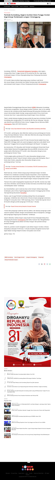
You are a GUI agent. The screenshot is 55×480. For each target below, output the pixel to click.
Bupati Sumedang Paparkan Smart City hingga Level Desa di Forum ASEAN (28, 422)
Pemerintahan (7, 12)
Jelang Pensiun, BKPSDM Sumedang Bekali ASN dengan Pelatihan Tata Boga (24, 378)
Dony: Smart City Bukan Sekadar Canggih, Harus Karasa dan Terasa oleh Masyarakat (31, 410)
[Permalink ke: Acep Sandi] (5, 19)
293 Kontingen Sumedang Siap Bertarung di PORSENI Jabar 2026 (26, 416)
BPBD (34, 107)
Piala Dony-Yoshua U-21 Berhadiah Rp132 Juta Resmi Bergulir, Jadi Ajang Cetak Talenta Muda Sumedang (31, 405)
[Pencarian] (50, 3)
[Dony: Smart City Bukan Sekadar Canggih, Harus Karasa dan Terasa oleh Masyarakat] (7, 411)
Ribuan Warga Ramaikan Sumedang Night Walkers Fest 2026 (20, 374)
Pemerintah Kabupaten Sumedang (27, 71)
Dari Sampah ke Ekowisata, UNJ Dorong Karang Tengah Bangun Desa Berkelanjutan (31, 434)
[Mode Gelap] (48, 3)
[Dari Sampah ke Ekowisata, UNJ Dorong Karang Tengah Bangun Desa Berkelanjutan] (7, 435)
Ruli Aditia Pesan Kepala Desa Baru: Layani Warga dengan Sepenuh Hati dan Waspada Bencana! (31, 429)
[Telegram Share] (47, 264)
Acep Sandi (9, 19)
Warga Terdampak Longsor (11, 259)
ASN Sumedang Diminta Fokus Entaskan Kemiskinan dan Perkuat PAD (22, 395)
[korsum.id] (11, 3)
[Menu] (5, 3)
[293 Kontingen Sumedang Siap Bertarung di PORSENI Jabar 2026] (7, 417)
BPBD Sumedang (9, 257)
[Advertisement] (27, 59)
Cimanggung (8, 77)
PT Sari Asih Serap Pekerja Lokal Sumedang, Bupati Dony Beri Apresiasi (23, 382)
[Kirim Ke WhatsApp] (50, 264)
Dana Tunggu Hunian (19, 257)
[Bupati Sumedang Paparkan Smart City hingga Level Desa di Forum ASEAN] (7, 423)
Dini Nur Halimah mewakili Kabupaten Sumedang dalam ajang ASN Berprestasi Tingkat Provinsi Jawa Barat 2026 (28, 391)
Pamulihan (23, 193)
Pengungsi (40, 257)
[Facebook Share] (39, 264)
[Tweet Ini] (42, 264)
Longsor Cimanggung (31, 257)
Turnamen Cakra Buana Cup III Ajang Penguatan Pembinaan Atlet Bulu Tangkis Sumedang (27, 386)
